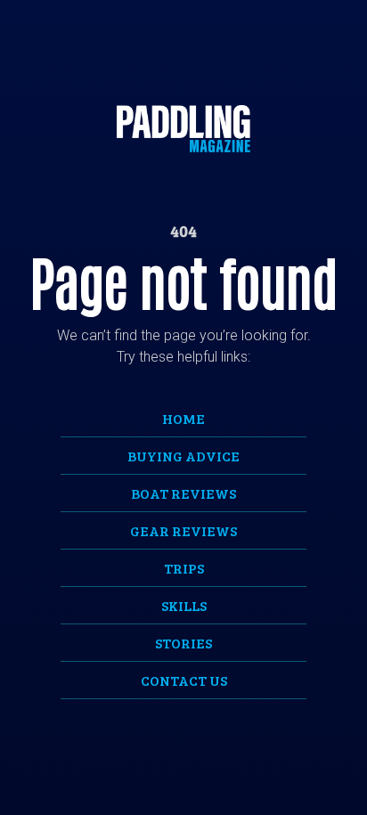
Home (183, 418)
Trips (184, 567)
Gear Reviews (183, 530)
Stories (183, 642)
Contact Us (184, 680)
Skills (184, 605)
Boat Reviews (183, 493)
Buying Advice (183, 455)
